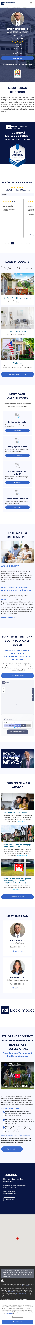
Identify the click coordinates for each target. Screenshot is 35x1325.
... (18, 243)
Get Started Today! (17, 676)
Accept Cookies (17, 1321)
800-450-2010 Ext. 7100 (22, 1274)
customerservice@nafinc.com (22, 1293)
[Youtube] (22, 38)
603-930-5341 (17, 49)
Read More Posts (17, 897)
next (27, 243)
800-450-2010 (25, 1285)
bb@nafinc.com (17, 53)
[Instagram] (13, 38)
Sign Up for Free (12, 1149)
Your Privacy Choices (17, 1317)
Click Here (28, 65)
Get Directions (9, 1199)
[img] (17, 759)
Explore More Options (17, 374)
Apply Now (17, 58)
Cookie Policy (9, 1313)
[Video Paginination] (14, 727)
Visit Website (17, 951)
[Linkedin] (17, 38)
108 (22, 243)
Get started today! (8, 617)
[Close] (33, 1302)
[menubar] (31, 3)
